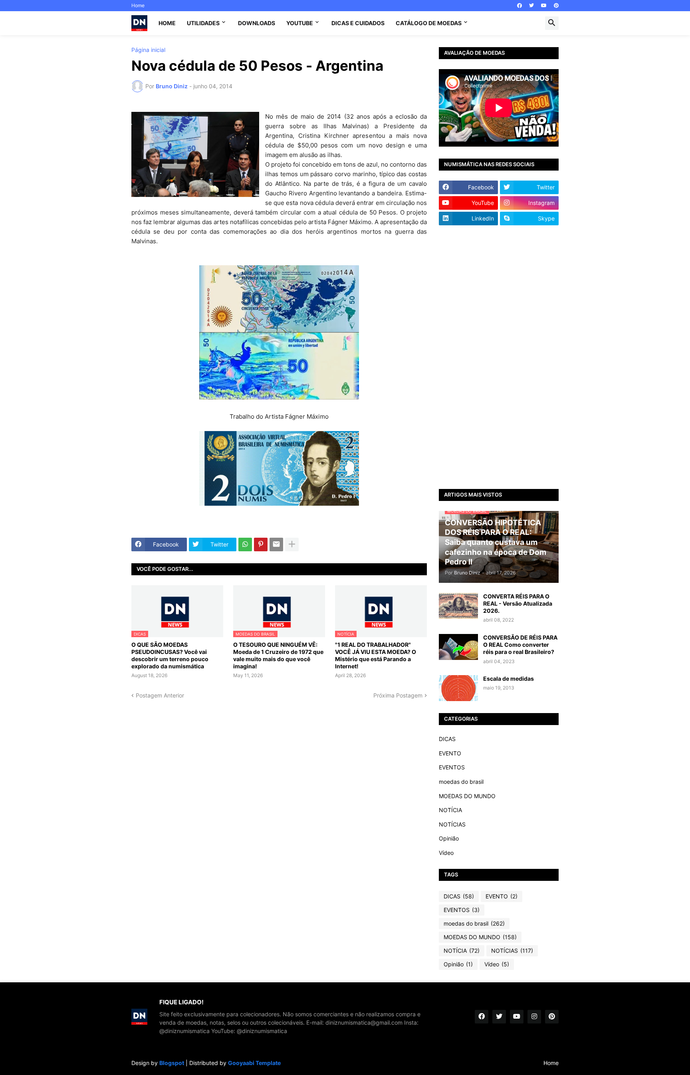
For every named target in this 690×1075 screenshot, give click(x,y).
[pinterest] (556, 5)
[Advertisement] (499, 357)
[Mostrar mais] (292, 544)
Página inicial (148, 50)
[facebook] (519, 5)
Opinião (449, 838)
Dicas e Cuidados (358, 23)
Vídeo (446, 852)
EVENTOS (452, 767)
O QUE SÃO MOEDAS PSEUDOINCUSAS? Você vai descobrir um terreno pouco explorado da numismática (169, 655)
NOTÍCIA (450, 810)
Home (138, 5)
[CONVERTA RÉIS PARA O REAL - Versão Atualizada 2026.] (458, 606)
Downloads (256, 23)
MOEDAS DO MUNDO (467, 796)
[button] (552, 23)
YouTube (299, 23)
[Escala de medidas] (458, 688)
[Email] (276, 544)
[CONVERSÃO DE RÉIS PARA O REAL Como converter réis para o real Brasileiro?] (458, 647)
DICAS (447, 738)
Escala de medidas (508, 678)
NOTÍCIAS (452, 824)
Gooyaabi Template (254, 1062)
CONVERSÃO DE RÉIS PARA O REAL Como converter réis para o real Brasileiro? (520, 644)
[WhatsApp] (245, 544)
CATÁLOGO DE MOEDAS (429, 23)
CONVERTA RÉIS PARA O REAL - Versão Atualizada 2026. (517, 603)
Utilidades (203, 23)
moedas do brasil (461, 781)
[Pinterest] (261, 544)
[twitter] (531, 5)
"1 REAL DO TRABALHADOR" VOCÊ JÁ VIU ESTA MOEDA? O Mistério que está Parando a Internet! (375, 655)
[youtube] (544, 5)
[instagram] (534, 1016)
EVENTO (450, 753)
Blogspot (171, 1062)
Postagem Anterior (160, 695)
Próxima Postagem (397, 695)
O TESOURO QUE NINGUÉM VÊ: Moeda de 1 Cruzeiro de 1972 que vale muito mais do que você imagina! (278, 655)
